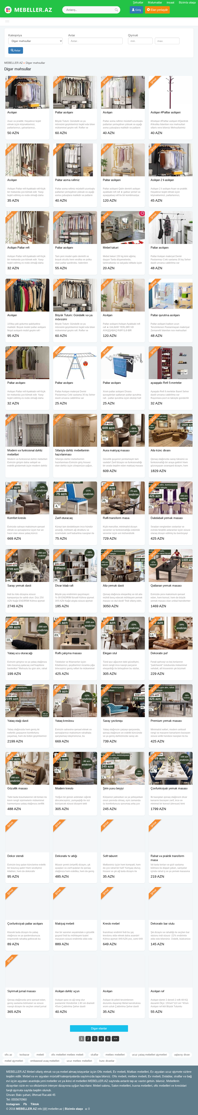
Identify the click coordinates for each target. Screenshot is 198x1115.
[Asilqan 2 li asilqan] (171, 148)
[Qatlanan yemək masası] (171, 554)
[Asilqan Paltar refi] (27, 216)
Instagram (13, 1104)
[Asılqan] (27, 81)
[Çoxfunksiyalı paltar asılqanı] (27, 892)
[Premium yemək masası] (171, 689)
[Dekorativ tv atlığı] (75, 824)
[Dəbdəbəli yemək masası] (171, 486)
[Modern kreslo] (75, 757)
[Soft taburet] (123, 824)
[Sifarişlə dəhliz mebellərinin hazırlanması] (75, 419)
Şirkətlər (138, 2)
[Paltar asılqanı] (75, 81)
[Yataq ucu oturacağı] (27, 621)
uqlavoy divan (182, 1054)
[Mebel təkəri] (123, 216)
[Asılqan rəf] (171, 959)
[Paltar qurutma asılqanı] (171, 283)
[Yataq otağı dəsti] (27, 689)
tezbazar (24, 1054)
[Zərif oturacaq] (75, 486)
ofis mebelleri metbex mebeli (67, 1054)
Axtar (17, 50)
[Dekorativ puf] (171, 621)
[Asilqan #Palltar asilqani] (171, 81)
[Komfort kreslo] (27, 486)
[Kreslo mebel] (123, 892)
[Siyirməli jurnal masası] (27, 959)
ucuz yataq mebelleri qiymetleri (149, 1054)
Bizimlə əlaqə (187, 2)
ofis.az (8, 1054)
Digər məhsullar (35, 62)
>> (115, 1038)
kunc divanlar (106, 1060)
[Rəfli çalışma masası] (75, 621)
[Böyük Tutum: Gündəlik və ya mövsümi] (75, 283)
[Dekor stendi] (27, 824)
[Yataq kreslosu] (75, 689)
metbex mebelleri (115, 1054)
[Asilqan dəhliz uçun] (75, 959)
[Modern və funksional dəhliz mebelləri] (27, 419)
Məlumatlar (155, 2)
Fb (25, 1104)
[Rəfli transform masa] (123, 486)
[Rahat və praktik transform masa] (171, 824)
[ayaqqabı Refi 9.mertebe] (171, 351)
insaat (170, 2)
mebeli (40, 1054)
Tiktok (35, 1104)
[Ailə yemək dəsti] (123, 554)
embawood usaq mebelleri (44, 1060)
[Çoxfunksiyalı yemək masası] (171, 757)
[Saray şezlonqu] (123, 689)
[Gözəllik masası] (27, 757)
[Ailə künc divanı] (171, 419)
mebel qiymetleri (14, 1060)
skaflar (94, 1054)
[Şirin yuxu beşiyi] (123, 757)
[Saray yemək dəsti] (27, 554)
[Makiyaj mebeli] (75, 892)
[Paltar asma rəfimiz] (75, 148)
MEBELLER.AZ (13, 62)
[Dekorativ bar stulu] (171, 892)
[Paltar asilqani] (123, 148)
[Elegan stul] (123, 621)
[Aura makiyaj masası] (123, 419)
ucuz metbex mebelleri (79, 1060)
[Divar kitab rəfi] (75, 554)
